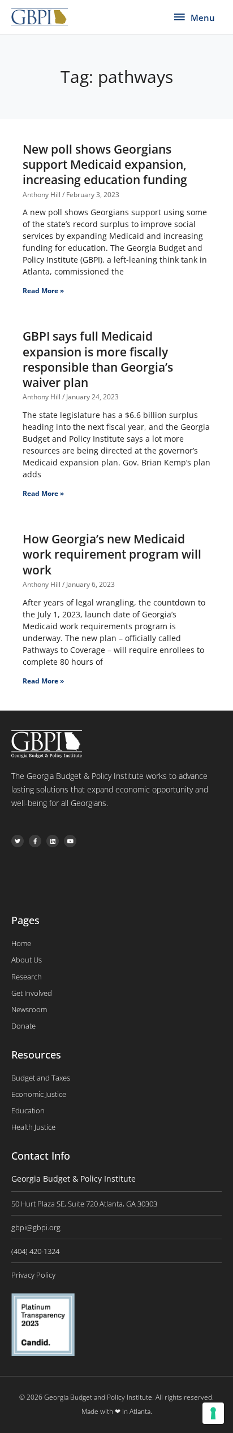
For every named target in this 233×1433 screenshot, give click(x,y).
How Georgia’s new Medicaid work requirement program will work (112, 554)
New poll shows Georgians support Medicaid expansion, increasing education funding (105, 164)
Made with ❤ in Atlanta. (116, 1411)
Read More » (43, 290)
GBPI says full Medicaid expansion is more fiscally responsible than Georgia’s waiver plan (98, 359)
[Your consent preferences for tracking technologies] (213, 1413)
